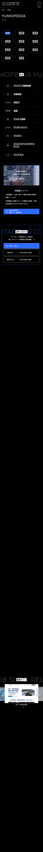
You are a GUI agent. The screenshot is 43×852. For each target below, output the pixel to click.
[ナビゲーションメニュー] (39, 4)
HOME (3, 10)
